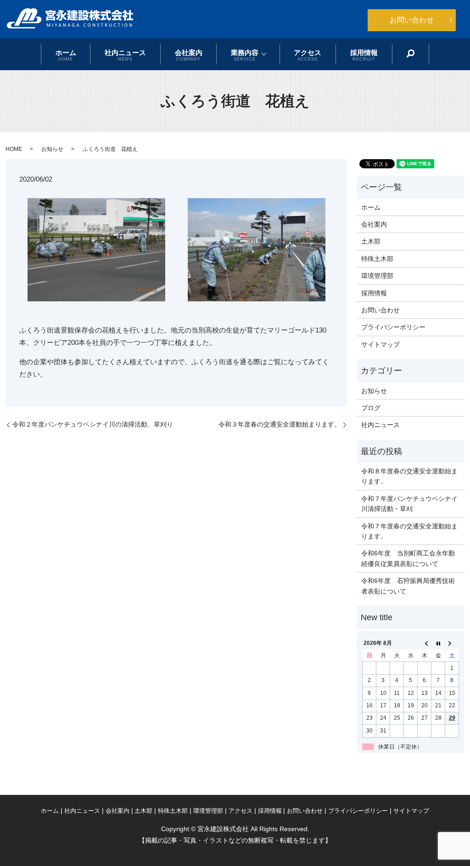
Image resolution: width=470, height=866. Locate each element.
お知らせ (52, 149)
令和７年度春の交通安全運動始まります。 (409, 531)
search (410, 54)
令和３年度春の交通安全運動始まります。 (279, 424)
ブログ (370, 407)
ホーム (66, 55)
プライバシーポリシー (393, 327)
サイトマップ (380, 344)
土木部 (370, 241)
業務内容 (244, 55)
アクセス (307, 55)
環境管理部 (377, 275)
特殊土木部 (377, 258)
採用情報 (364, 55)
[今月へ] (438, 644)
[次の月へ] (452, 644)
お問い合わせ (412, 20)
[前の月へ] (424, 644)
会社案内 (188, 55)
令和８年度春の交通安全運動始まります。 (409, 476)
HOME (14, 149)
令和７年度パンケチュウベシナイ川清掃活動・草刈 (409, 503)
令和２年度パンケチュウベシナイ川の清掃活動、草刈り (92, 424)
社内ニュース (125, 55)
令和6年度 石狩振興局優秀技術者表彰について (408, 585)
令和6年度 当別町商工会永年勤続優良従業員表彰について (408, 558)
